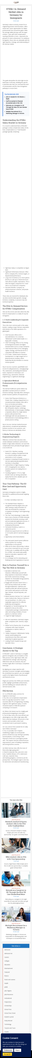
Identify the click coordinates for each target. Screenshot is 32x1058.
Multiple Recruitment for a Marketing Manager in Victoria (15, 112)
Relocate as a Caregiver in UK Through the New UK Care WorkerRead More (16, 892)
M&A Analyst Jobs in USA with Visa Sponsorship (16, 858)
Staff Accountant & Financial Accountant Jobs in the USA (14, 102)
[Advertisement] (16, 63)
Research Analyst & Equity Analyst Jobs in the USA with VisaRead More (16, 824)
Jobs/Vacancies (16, 819)
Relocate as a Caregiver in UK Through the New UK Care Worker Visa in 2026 (16, 107)
